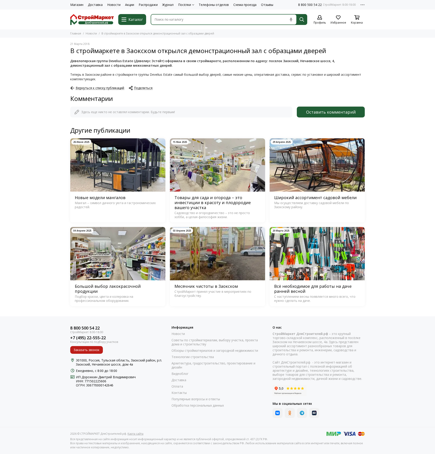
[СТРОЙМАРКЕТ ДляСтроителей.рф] (92, 19)
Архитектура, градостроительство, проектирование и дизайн (213, 365)
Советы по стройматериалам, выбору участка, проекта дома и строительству (215, 342)
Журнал (168, 5)
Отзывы (267, 5)
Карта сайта (135, 434)
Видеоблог (180, 374)
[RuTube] (314, 413)
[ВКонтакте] (278, 413)
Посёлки (184, 5)
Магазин (76, 5)
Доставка (95, 5)
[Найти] (301, 19)
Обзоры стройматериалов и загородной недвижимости (215, 351)
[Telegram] (302, 413)
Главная (75, 33)
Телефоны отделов (214, 5)
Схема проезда (244, 5)
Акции (129, 5)
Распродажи (148, 5)
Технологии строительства (193, 357)
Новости (114, 5)
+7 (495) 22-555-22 (88, 337)
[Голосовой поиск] (291, 19)
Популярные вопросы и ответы (196, 399)
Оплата (177, 386)
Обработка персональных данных (198, 405)
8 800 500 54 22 (310, 5)
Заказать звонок (86, 350)
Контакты (179, 393)
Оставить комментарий (331, 112)
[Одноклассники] (290, 413)
